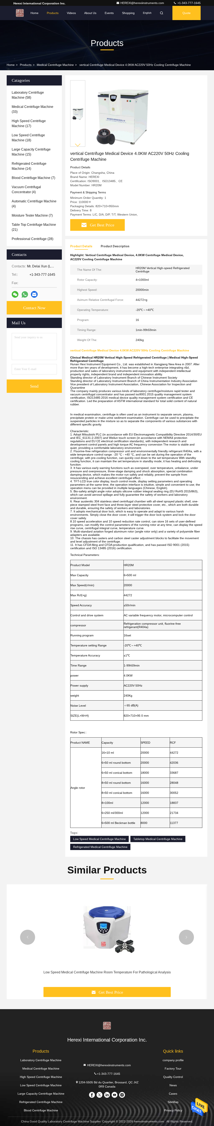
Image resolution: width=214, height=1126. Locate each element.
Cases (173, 1093)
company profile (173, 1060)
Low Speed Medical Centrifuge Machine (99, 839)
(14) (29, 166)
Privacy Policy (173, 1110)
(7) (33, 178)
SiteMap (173, 1102)
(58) (28, 95)
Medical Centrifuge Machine (55, 64)
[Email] (34, 294)
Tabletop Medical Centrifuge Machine (157, 839)
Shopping (128, 13)
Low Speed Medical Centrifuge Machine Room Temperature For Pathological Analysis (107, 972)
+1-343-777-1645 (189, 3)
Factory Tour (173, 1068)
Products (53, 13)
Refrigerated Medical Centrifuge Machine (100, 847)
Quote (186, 13)
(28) (32, 239)
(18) (28, 137)
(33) (32, 109)
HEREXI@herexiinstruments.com (142, 3)
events (109, 13)
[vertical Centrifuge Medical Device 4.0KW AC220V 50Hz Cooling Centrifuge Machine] (122, 115)
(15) (31, 152)
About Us (90, 13)
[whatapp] (24, 294)
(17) (29, 123)
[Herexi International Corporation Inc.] (19, 13)
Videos (71, 13)
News (173, 1085)
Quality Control (173, 1077)
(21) (34, 227)
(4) (26, 189)
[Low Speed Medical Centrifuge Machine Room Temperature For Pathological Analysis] (107, 927)
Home (34, 13)
